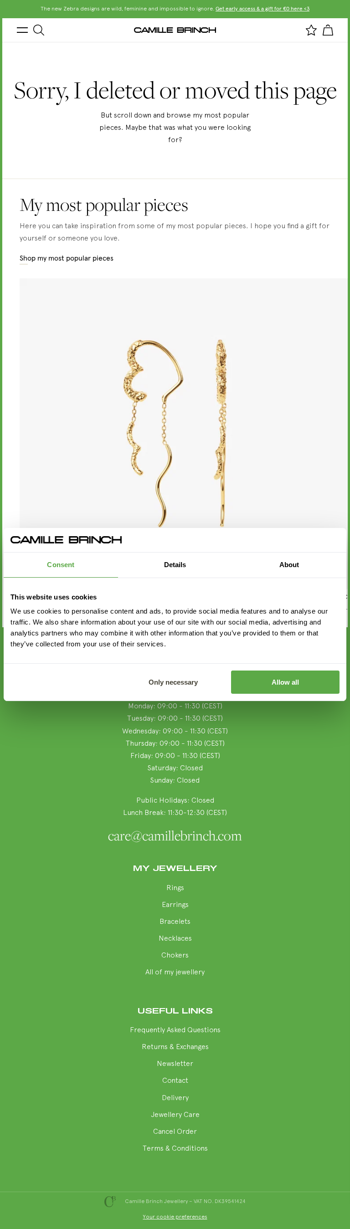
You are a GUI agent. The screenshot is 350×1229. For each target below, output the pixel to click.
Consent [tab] (60, 564)
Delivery (175, 1098)
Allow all (285, 682)
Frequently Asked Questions (175, 1030)
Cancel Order (175, 1132)
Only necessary (173, 682)
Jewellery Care (175, 1115)
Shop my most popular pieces (66, 258)
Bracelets (175, 922)
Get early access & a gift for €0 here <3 (262, 9)
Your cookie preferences (175, 1217)
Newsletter (175, 1064)
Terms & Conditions (175, 1149)
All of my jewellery (175, 972)
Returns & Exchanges (175, 1047)
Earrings (175, 905)
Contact (175, 1081)
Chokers (175, 955)
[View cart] (327, 30)
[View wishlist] (311, 30)
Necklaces (175, 939)
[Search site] (38, 30)
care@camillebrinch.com (175, 835)
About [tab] (289, 564)
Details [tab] (175, 564)
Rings (175, 888)
